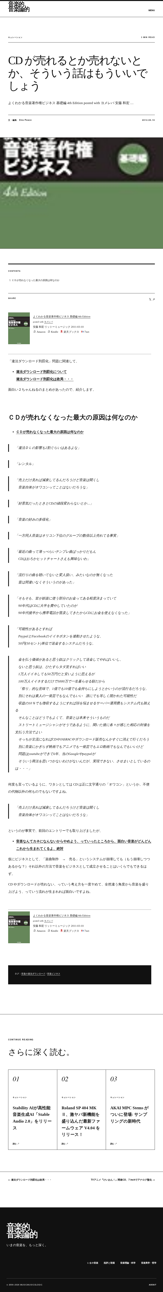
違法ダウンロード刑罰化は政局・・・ (45, 379)
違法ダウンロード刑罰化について (41, 372)
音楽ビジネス (53, 973)
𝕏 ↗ (152, 299)
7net (86, 331)
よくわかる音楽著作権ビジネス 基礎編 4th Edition (61, 316)
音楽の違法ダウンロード (33, 973)
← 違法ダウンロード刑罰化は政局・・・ (30, 1179)
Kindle (54, 331)
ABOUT (153, 1284)
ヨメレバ (48, 322)
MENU (151, 10)
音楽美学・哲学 (148, 1262)
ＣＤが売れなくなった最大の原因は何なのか (35, 280)
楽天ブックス (71, 331)
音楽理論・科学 (128, 1262)
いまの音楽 (92, 1262)
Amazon (41, 331)
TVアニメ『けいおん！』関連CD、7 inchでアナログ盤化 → (123, 1179)
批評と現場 (109, 1262)
